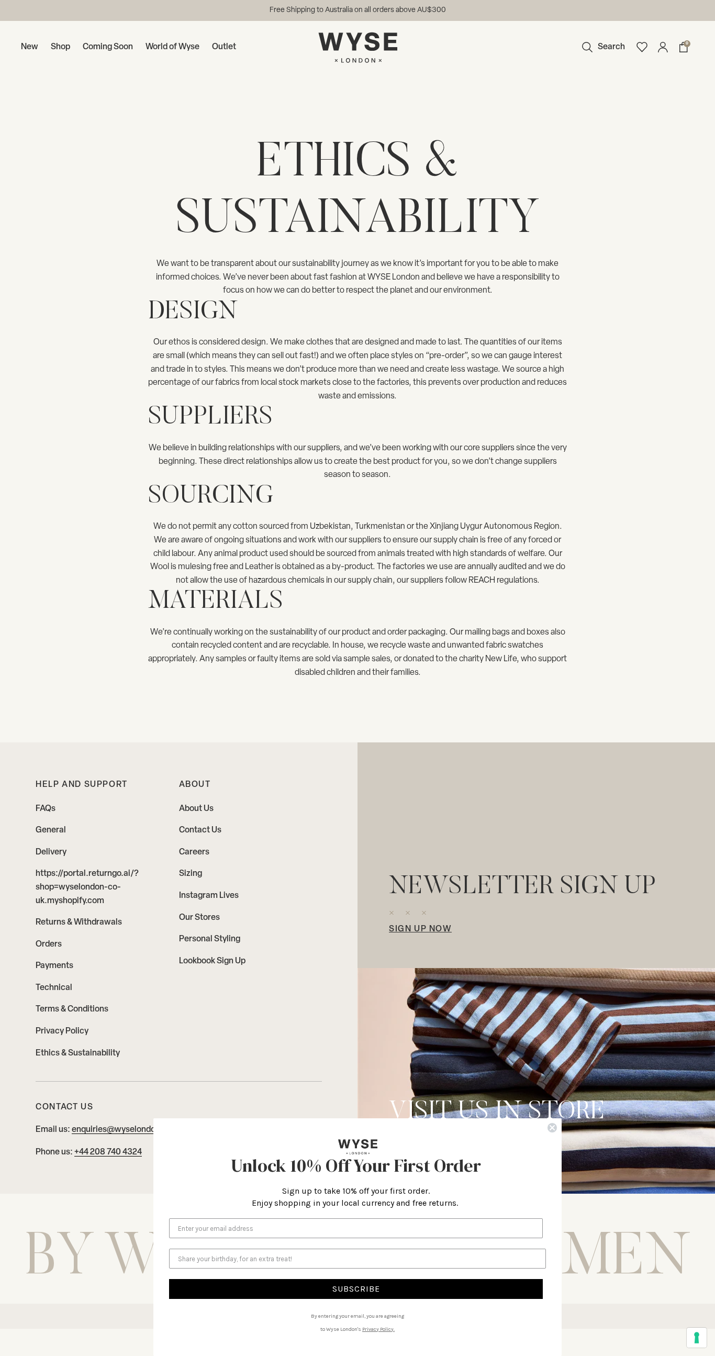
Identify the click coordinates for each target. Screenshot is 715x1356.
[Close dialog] (552, 1127)
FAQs (45, 809)
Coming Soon (108, 47)
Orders (49, 944)
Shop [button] (60, 47)
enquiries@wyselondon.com (125, 1130)
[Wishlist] (641, 47)
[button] (601, 47)
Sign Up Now (420, 929)
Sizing (190, 874)
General (51, 830)
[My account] (662, 47)
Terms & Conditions (72, 1009)
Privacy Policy (62, 1031)
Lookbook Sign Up (212, 961)
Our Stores (199, 918)
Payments (54, 966)
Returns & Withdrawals (79, 922)
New (29, 47)
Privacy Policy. (378, 1329)
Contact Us (200, 830)
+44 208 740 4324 (108, 1152)
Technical (54, 988)
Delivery (51, 852)
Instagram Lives (209, 896)
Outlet (224, 47)
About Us (196, 809)
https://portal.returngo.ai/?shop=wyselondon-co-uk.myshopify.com (87, 887)
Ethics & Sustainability (78, 1053)
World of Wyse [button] (172, 47)
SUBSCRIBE (356, 1289)
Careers (194, 852)
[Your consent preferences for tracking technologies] (697, 1338)
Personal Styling (209, 939)
